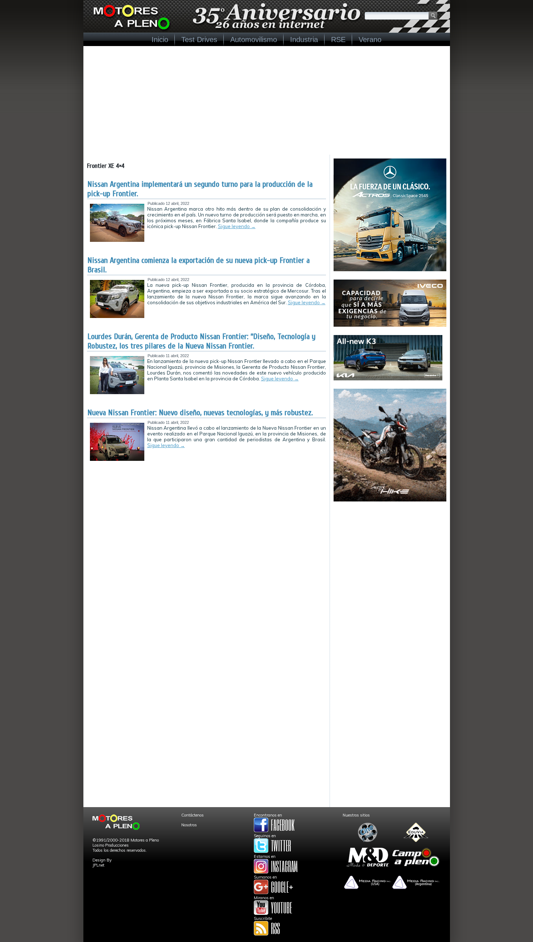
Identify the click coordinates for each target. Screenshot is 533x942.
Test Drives (199, 40)
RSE (338, 40)
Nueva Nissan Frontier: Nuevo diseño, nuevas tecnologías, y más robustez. (200, 412)
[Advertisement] (266, 100)
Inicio (160, 40)
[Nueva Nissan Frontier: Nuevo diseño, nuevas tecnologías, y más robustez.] (117, 459)
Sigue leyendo (237, 226)
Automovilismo (253, 40)
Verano (370, 40)
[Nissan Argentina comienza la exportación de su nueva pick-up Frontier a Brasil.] (117, 316)
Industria (304, 40)
